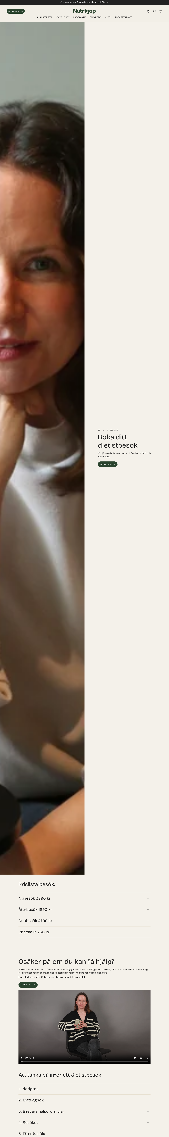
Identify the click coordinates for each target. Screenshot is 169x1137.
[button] (95, 17)
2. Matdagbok (31, 1100)
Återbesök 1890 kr (35, 909)
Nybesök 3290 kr (34, 898)
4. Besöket (28, 1122)
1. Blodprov (28, 1089)
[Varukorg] (161, 11)
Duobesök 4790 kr (35, 920)
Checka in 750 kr (34, 932)
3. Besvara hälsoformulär (41, 1111)
